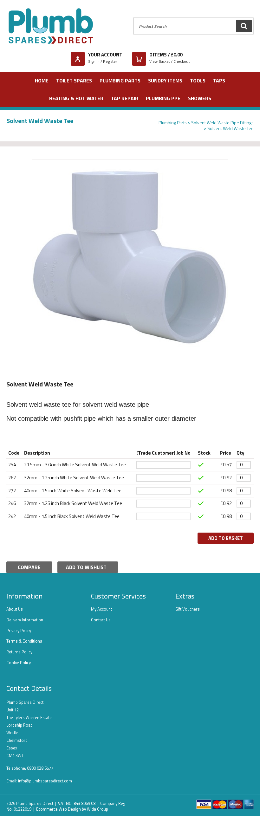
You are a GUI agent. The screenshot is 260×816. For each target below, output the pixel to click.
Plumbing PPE (163, 98)
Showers (199, 98)
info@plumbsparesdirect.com (45, 781)
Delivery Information (24, 620)
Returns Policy (19, 652)
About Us (14, 609)
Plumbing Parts (120, 80)
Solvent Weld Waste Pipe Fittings (222, 122)
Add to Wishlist (86, 567)
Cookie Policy (18, 662)
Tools (197, 80)
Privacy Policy (18, 630)
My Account (101, 609)
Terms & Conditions (24, 641)
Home (42, 80)
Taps (219, 80)
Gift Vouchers (187, 609)
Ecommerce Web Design (58, 809)
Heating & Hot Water (76, 98)
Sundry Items (165, 80)
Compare (29, 567)
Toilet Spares (74, 80)
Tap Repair (124, 98)
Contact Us (101, 620)
